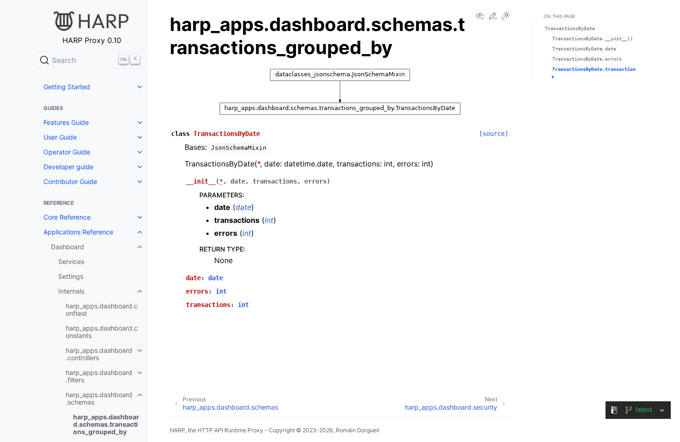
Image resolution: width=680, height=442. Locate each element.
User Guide (60, 137)
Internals (71, 291)
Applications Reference (78, 232)
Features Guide (66, 122)
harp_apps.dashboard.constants (102, 331)
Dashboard (67, 247)
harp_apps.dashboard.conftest (102, 309)
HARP (177, 430)
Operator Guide (66, 152)
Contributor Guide (70, 181)
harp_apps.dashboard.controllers (99, 354)
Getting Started (66, 87)
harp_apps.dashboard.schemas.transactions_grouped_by (106, 424)
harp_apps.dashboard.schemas (99, 398)
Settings (70, 276)
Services (71, 261)
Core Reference (67, 217)
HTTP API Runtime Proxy (230, 430)
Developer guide (68, 167)
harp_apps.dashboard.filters (99, 376)
